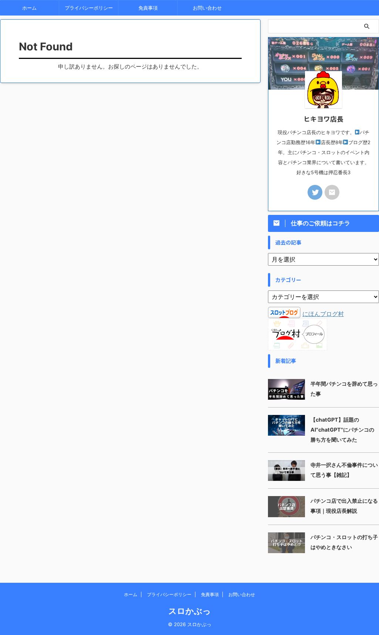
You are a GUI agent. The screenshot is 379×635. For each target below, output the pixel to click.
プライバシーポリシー (89, 8)
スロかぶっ (189, 611)
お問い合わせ (207, 8)
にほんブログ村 (323, 314)
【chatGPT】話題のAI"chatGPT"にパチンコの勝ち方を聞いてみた (342, 429)
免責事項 (148, 8)
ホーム (29, 8)
